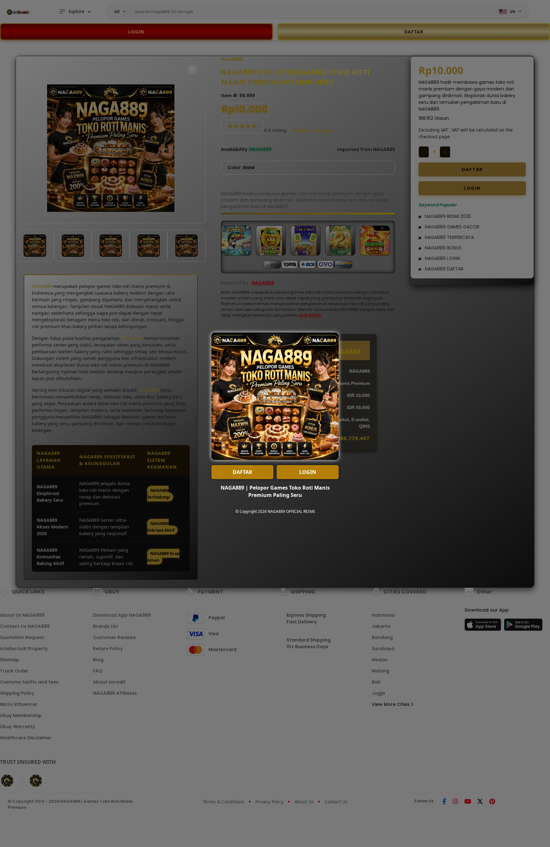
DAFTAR (242, 472)
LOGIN (307, 472)
